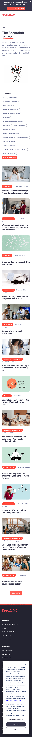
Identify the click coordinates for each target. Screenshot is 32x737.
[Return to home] (9, 610)
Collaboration (7, 105)
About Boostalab (7, 650)
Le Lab (4, 628)
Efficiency (6, 117)
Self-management (22, 137)
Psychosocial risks (9, 129)
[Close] (30, 1)
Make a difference (19, 125)
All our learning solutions (10, 624)
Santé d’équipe (8, 137)
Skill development (9, 141)
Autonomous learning (10, 101)
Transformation (8, 149)
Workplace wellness (9, 157)
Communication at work (10, 109)
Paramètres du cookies (16, 719)
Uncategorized (21, 149)
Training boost (6, 635)
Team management (9, 145)
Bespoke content (7, 639)
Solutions (5, 620)
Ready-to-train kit (8, 632)
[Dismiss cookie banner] (25, 664)
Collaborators (6, 658)
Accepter (16, 724)
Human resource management (13, 121)
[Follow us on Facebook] (2, 691)
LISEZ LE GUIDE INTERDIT (16, 8)
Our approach (6, 654)
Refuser (16, 729)
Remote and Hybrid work (11, 133)
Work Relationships (9, 153)
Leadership (6, 125)
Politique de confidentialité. (13, 700)
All (4, 97)
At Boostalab (13, 97)
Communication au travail (11, 113)
